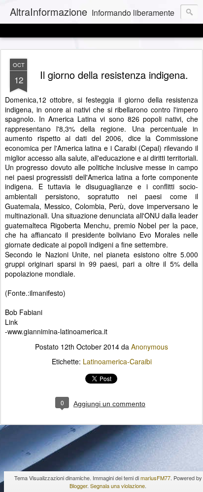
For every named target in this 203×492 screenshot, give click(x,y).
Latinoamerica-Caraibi (117, 361)
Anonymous (149, 346)
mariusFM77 (155, 478)
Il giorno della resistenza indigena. (114, 75)
